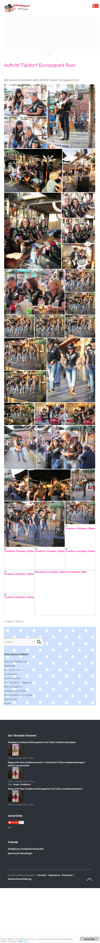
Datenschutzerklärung (19, 879)
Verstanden (89, 939)
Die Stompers (10, 674)
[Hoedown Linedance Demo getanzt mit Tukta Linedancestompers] (15, 754)
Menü (95, 6)
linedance (25, 784)
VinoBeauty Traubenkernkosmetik (26, 848)
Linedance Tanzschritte (15, 690)
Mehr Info (23, 941)
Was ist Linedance (12, 686)
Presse (7, 703)
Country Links (10, 699)
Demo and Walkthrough (15, 661)
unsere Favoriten (12, 678)
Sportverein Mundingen (20, 853)
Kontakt (42, 875)
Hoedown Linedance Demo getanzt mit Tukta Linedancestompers (42, 742)
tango (16, 784)
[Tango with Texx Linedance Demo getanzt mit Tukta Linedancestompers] (15, 801)
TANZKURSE (9, 665)
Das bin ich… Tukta (13, 669)
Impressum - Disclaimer (60, 875)
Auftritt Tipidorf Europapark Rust (39, 65)
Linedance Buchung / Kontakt (18, 695)
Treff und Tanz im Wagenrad (17, 682)
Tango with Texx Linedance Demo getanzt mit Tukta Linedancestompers (45, 788)
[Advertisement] (50, 34)
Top (89, 879)
